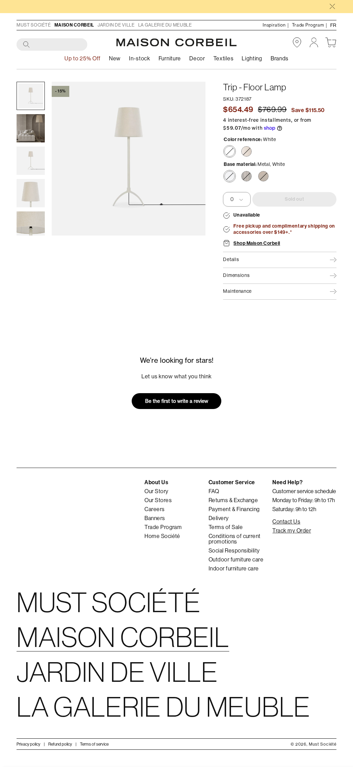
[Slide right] (190, 158)
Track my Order (291, 531)
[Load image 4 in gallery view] (31, 193)
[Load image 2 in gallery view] (31, 128)
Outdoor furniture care (236, 559)
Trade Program (163, 527)
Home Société (162, 536)
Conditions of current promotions (235, 539)
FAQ (214, 491)
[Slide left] (67, 158)
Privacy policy (28, 744)
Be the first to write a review (176, 401)
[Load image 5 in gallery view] (31, 225)
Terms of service (94, 744)
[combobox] (52, 45)
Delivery (219, 518)
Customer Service (232, 482)
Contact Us (286, 522)
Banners (154, 518)
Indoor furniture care (234, 568)
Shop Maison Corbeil (256, 243)
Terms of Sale (226, 527)
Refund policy (60, 744)
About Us (156, 482)
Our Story (156, 491)
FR (333, 25)
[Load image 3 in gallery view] (31, 161)
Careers (154, 509)
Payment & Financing (234, 509)
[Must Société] (176, 42)
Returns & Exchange (233, 500)
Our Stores (158, 500)
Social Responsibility (234, 551)
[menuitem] (115, 58)
